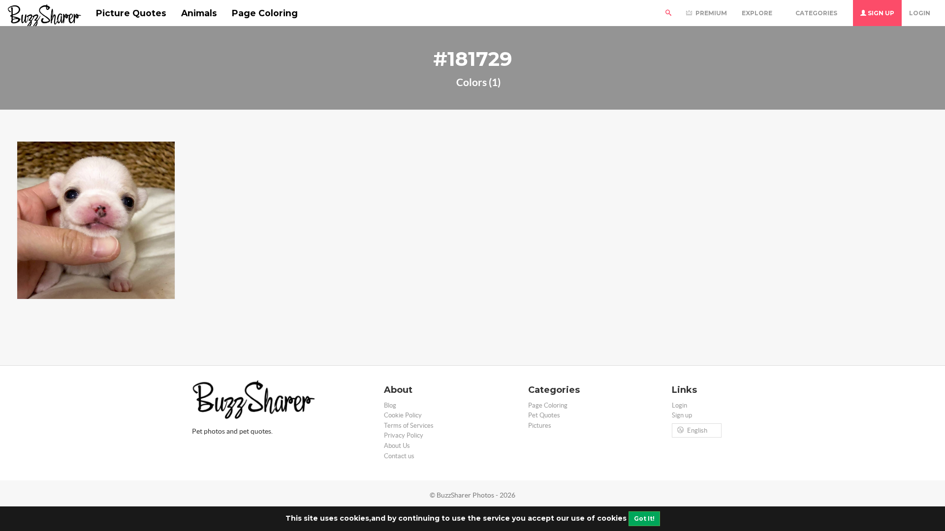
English (697, 430)
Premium (710, 13)
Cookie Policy (403, 415)
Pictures (539, 425)
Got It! (644, 518)
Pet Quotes (544, 415)
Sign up (880, 13)
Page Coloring (265, 13)
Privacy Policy (403, 435)
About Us (397, 445)
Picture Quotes (131, 13)
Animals (199, 13)
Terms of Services (409, 425)
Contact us (399, 456)
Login (919, 13)
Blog (390, 405)
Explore (758, 13)
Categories (817, 13)
